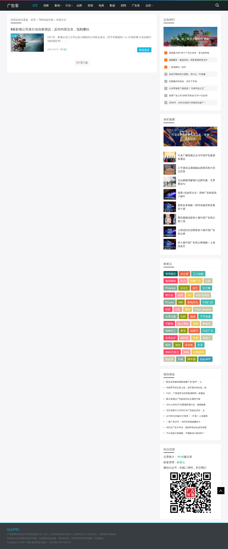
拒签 (168, 309)
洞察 (46, 5)
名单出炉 (170, 338)
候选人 (207, 338)
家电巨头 (192, 302)
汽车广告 (208, 330)
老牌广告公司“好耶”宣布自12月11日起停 (188, 95)
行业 (68, 5)
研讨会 (169, 295)
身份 (177, 345)
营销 (90, 5)
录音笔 (189, 345)
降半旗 (192, 359)
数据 (112, 5)
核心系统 (183, 323)
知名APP (205, 359)
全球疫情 (198, 352)
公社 (177, 309)
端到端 (184, 338)
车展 (195, 338)
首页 (35, 5)
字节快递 (205, 316)
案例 (57, 5)
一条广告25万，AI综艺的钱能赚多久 (183, 421)
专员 (200, 345)
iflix (189, 295)
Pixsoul (169, 302)
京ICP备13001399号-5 (60, 542)
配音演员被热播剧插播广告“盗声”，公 (184, 381)
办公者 (184, 273)
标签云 (181, 462)
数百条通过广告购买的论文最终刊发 (183, 398)
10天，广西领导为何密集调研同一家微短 (185, 393)
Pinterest (170, 288)
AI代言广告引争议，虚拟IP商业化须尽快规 (186, 427)
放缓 (180, 295)
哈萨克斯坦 (202, 295)
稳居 (193, 316)
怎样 (183, 316)
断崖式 (207, 323)
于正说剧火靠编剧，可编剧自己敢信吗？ (185, 432)
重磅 (187, 309)
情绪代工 (170, 330)
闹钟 (168, 345)
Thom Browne (203, 309)
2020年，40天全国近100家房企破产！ (187, 102)
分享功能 (170, 316)
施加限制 (170, 281)
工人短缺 (198, 273)
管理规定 (170, 273)
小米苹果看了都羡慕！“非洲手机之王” (187, 88)
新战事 (169, 359)
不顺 (180, 359)
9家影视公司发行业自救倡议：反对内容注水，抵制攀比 (50, 29)
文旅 (208, 281)
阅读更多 (144, 50)
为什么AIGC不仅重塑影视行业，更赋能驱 (186, 404)
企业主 (184, 288)
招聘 (123, 5)
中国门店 (208, 302)
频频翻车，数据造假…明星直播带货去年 (188, 59)
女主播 (206, 288)
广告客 (13, 5)
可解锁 (169, 323)
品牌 (79, 5)
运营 (148, 5)
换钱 (186, 352)
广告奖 (136, 5)
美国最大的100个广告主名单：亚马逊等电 (189, 52)
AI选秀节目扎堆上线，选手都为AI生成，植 (186, 387)
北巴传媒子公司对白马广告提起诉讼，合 (185, 410)
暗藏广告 (195, 281)
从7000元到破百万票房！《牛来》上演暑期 (187, 415)
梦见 (183, 330)
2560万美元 (172, 352)
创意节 (194, 330)
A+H (183, 281)
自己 (195, 288)
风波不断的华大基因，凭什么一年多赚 (187, 73)
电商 (101, 5)
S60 (180, 302)
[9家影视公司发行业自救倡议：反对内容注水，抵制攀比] (27, 42)
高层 (195, 323)
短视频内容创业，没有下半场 (183, 81)
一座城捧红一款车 (177, 66)
